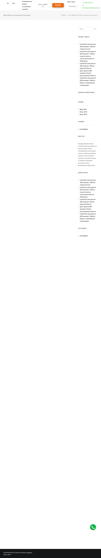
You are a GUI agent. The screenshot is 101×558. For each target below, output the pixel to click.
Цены (63, 6)
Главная (63, 15)
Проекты (46, 6)
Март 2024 (83, 109)
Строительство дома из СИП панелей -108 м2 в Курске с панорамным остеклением (88, 81)
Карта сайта (7, 554)
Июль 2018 (83, 112)
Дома (82, 6)
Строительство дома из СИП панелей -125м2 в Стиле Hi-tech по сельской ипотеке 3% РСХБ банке (88, 56)
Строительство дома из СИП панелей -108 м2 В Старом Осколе (88, 46)
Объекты (55, 6)
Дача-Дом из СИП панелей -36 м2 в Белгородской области (88, 73)
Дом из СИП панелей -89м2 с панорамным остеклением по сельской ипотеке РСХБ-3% (22, 90)
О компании (72, 6)
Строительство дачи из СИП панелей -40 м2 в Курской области (87, 66)
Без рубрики (84, 129)
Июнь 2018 (83, 114)
